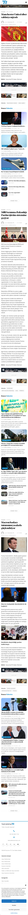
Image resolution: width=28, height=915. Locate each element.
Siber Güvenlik (9, 11)
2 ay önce (13, 475)
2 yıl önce (11, 188)
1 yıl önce (11, 182)
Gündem (8, 519)
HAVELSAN (9, 388)
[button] (25, 885)
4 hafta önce (12, 805)
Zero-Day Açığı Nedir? (14, 192)
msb (17, 390)
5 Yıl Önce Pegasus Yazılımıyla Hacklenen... (13, 126)
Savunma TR (11, 22)
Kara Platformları (6, 861)
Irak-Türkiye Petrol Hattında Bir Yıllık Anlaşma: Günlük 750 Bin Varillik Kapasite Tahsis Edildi (17, 802)
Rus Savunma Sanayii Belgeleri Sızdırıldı (12, 171)
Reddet (14, 905)
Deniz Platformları (6, 864)
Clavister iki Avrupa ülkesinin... (17, 186)
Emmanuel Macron (6, 690)
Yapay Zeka (5, 410)
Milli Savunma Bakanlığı (8, 390)
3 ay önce (11, 505)
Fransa (14, 690)
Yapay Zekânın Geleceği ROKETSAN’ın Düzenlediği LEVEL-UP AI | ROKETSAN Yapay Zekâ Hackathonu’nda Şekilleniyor (13, 415)
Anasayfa (3, 11)
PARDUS (22, 390)
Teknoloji (4, 123)
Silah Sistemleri (5, 868)
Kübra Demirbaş (7, 128)
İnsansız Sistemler (6, 866)
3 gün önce (15, 745)
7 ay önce (15, 128)
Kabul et (14, 901)
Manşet (4, 766)
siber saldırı (22, 103)
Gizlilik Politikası (14, 913)
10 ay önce (15, 173)
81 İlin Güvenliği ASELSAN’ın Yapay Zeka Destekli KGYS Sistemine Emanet (16, 494)
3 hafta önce (12, 787)
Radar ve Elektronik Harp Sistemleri (10, 870)
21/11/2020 (19, 22)
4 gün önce (15, 773)
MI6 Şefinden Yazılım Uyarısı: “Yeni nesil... (13, 149)
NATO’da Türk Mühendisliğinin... (17, 180)
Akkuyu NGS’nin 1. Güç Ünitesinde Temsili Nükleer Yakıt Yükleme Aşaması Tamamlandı (17, 502)
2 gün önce (15, 716)
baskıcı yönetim (11, 688)
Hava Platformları (6, 859)
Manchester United (12, 103)
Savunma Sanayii (6, 168)
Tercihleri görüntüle (14, 909)
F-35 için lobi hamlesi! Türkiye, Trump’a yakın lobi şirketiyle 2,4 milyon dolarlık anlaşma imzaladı (12, 742)
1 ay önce (15, 419)
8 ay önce (15, 151)
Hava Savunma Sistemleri (8, 873)
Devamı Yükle (14, 200)
